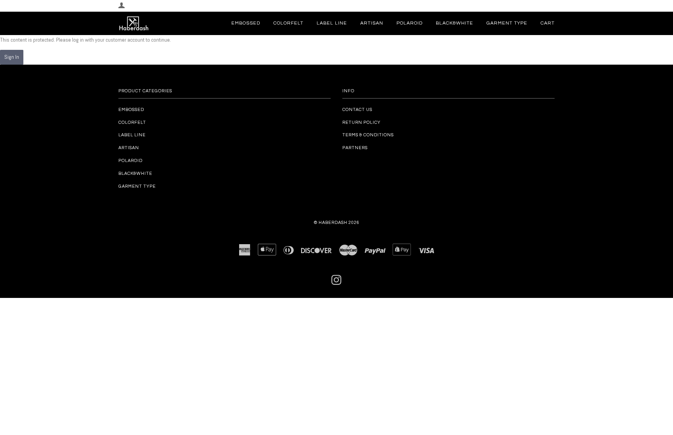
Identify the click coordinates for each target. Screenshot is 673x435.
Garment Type (506, 23)
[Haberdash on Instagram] (336, 282)
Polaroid (409, 23)
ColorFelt (288, 23)
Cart (548, 23)
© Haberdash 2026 (336, 222)
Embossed (245, 23)
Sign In (11, 56)
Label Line (332, 23)
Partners (355, 148)
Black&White (454, 23)
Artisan (371, 23)
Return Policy (361, 122)
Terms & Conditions (368, 135)
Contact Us (357, 109)
